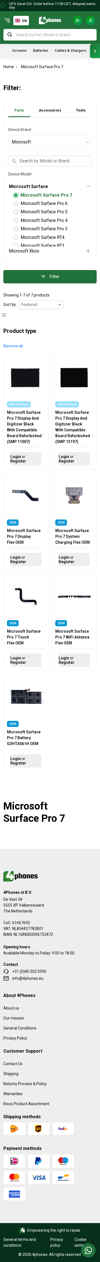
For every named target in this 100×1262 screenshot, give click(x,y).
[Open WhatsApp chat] (88, 1250)
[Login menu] (90, 20)
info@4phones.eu (27, 978)
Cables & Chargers (70, 50)
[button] (13, 346)
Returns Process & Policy (25, 1084)
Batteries (40, 50)
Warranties (12, 1094)
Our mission (13, 1018)
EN (24, 20)
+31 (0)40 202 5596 (29, 971)
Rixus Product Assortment (26, 1104)
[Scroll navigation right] (95, 51)
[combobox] (21, 20)
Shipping (11, 1074)
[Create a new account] (77, 20)
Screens (19, 50)
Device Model (19, 174)
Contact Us (12, 1063)
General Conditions (19, 1028)
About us (11, 1008)
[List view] (3, 315)
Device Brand (19, 129)
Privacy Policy (15, 1038)
